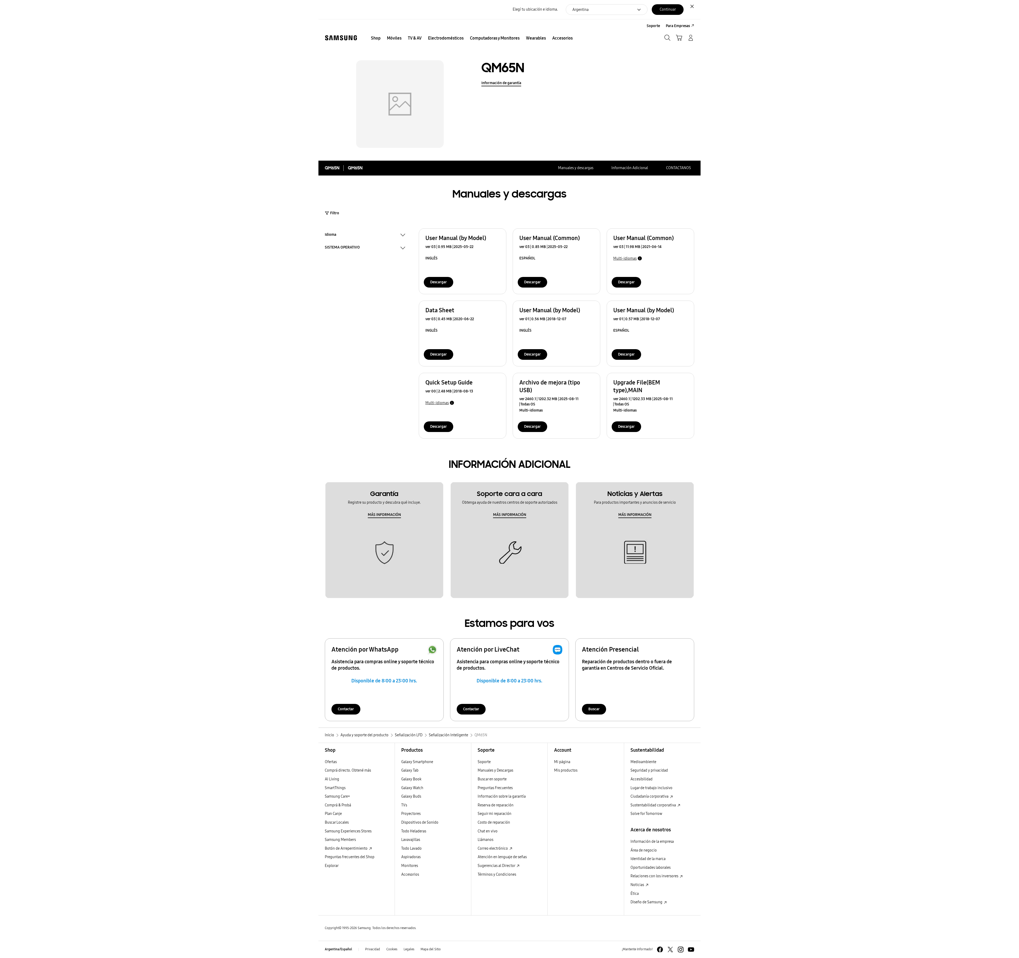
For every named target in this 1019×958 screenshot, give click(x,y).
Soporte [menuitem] (653, 26)
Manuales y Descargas (495, 770)
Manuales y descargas (575, 168)
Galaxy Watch (412, 788)
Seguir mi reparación (494, 813)
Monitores (409, 865)
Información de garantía (501, 83)
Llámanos (485, 839)
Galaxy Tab (409, 770)
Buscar (594, 709)
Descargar (438, 282)
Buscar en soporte (492, 779)
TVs (404, 805)
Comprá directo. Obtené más (348, 770)
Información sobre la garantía (502, 796)
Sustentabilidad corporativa (654, 805)
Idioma (330, 235)
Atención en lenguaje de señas (502, 857)
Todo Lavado (411, 848)
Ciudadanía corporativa (650, 796)
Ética (635, 893)
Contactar (346, 709)
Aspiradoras (411, 857)
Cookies (391, 949)
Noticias (638, 885)
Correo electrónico (493, 848)
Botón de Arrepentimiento (346, 848)
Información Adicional (629, 168)
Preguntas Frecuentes (495, 788)
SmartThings (335, 788)
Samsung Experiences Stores (348, 831)
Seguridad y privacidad (649, 770)
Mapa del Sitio (431, 949)
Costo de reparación (494, 822)
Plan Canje (333, 813)
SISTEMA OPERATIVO (342, 248)
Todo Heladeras (413, 831)
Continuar (668, 9)
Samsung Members (340, 839)
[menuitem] (376, 38)
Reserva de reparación (495, 805)
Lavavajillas (410, 839)
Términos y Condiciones (497, 874)
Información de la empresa (652, 841)
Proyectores (411, 813)
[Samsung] (341, 38)
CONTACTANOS (678, 168)
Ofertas (331, 762)
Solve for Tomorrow (646, 813)
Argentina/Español (338, 949)
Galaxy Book (411, 779)
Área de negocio (644, 850)
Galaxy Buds (411, 796)
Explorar (332, 865)
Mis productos (565, 770)
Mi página (562, 762)
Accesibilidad (642, 779)
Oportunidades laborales (651, 867)
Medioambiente (643, 762)
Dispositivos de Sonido (419, 822)
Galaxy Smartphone (417, 762)
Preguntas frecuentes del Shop (349, 857)
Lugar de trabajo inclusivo (651, 788)
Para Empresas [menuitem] (678, 26)
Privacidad (372, 949)
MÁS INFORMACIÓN (384, 514)
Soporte (484, 762)
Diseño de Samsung (647, 902)
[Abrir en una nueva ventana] (660, 949)
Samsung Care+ (337, 796)
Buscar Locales (337, 822)
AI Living (332, 779)
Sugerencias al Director (497, 865)
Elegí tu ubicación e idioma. (535, 9)
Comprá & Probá (338, 805)
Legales (409, 949)
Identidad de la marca (648, 859)
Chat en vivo (488, 831)
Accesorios (410, 874)
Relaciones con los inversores (655, 876)
